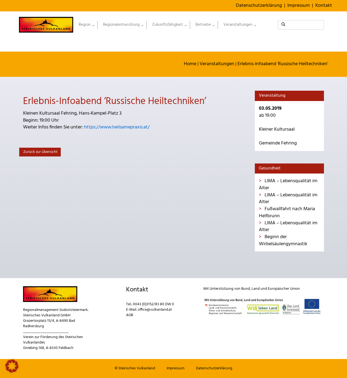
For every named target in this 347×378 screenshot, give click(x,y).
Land (256, 289)
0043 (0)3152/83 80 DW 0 (153, 304)
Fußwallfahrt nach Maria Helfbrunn (287, 212)
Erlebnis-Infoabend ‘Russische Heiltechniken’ (282, 64)
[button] (12, 366)
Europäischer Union (284, 289)
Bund (245, 289)
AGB (129, 315)
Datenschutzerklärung (259, 6)
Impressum (298, 6)
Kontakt (323, 6)
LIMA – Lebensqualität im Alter (288, 184)
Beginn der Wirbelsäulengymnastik (283, 240)
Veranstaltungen (217, 64)
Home (190, 64)
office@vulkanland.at (155, 310)
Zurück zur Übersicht (40, 152)
